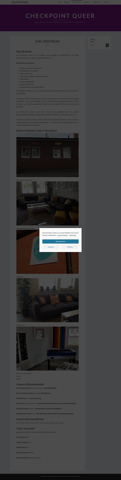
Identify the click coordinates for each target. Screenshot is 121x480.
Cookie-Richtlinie (62, 235)
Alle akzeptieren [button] (60, 241)
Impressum (72, 235)
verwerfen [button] (51, 247)
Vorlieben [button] (70, 247)
